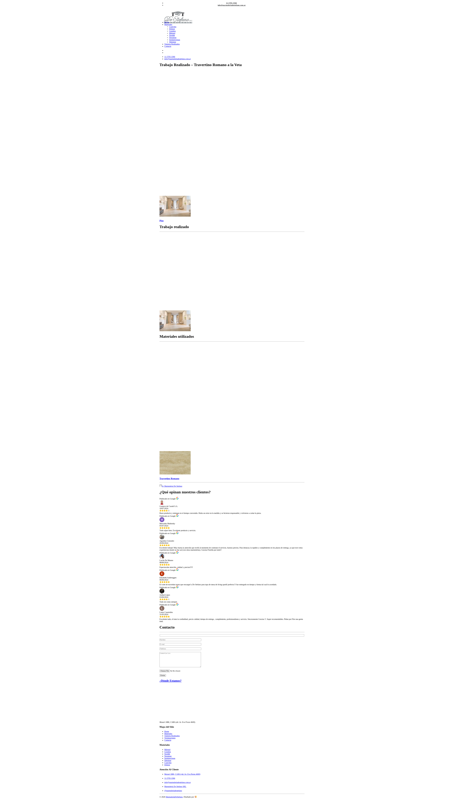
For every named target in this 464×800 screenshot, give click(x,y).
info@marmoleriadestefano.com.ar (232, 5)
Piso (162, 220)
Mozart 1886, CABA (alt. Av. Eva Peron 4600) (182, 774)
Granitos (172, 31)
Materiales (168, 24)
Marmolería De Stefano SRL (175, 786)
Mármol (172, 33)
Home (166, 22)
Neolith (172, 35)
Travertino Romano (169, 478)
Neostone (172, 38)
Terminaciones (169, 738)
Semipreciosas (174, 40)
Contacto (167, 46)
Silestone (172, 42)
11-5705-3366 (231, 3)
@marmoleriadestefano (173, 791)
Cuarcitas (172, 27)
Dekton (172, 29)
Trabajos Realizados (172, 44)
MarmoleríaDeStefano (174, 797)
